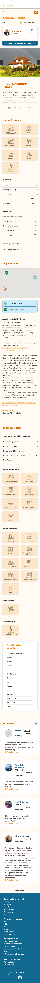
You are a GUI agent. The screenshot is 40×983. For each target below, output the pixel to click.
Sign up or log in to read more (19, 108)
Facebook (11, 954)
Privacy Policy (9, 965)
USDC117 (19, 804)
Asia (5, 921)
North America (9, 932)
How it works (9, 907)
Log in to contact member (20, 43)
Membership (8, 912)
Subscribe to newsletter (13, 944)
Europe (7, 926)
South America (9, 934)
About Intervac (9, 909)
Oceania (7, 929)
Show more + (20, 891)
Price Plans (8, 904)
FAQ (5, 914)
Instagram (21, 954)
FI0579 (27, 731)
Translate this (9, 410)
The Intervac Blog (10, 941)
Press (6, 951)
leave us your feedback (13, 949)
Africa (6, 924)
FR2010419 (20, 770)
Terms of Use (9, 962)
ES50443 (27, 836)
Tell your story (9, 946)
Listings (7, 902)
